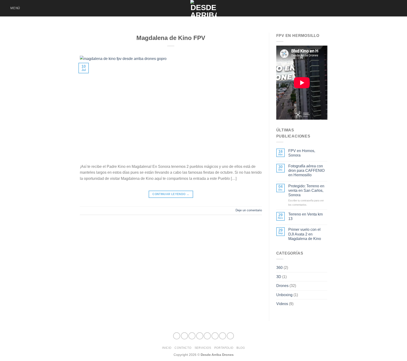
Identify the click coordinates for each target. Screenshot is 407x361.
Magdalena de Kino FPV (170, 38)
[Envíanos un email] (382, 8)
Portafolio (223, 347)
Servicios (203, 347)
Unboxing (284, 295)
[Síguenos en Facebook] (357, 8)
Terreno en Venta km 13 (305, 216)
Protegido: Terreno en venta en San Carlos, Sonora (306, 190)
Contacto (183, 347)
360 (279, 268)
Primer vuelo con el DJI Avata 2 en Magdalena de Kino (304, 234)
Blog (240, 347)
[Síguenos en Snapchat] (376, 8)
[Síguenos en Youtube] (400, 8)
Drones (282, 286)
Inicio (166, 347)
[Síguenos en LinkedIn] (394, 8)
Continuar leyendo (170, 194)
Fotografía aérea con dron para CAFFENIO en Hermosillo (306, 170)
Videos (282, 304)
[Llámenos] (388, 8)
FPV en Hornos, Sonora (301, 153)
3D (278, 277)
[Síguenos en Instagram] (363, 8)
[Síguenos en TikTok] (369, 8)
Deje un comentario (249, 210)
